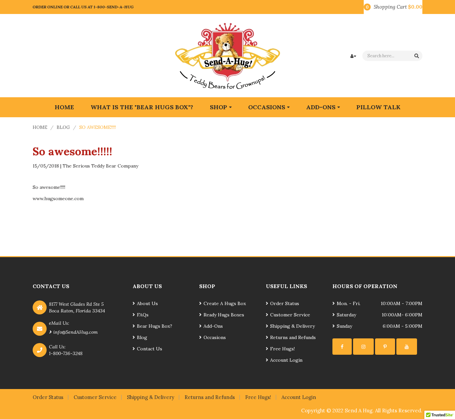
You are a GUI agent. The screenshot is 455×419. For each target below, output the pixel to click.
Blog (63, 127)
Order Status (284, 303)
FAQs (143, 315)
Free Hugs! (282, 349)
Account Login (286, 360)
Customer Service (290, 315)
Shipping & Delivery (292, 326)
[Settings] (342, 346)
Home (40, 127)
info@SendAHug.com (75, 332)
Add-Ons (213, 326)
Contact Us (149, 349)
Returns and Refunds (293, 337)
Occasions (215, 337)
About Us (147, 303)
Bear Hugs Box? (154, 326)
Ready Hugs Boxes (224, 315)
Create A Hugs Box (225, 303)
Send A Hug (358, 410)
